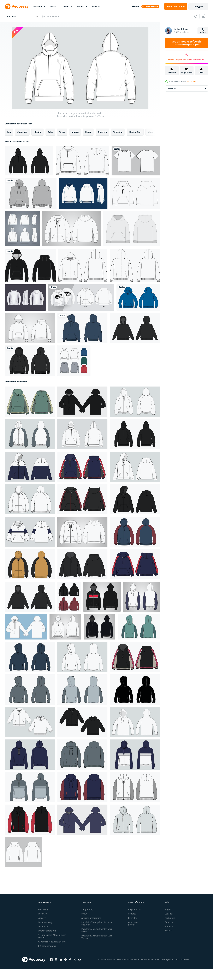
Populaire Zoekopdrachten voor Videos (96, 937)
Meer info (171, 88)
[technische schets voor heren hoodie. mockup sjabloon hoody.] (23, 852)
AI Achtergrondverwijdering (52, 941)
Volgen (203, 32)
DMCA (84, 913)
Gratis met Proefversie (187, 43)
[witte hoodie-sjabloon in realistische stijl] (25, 297)
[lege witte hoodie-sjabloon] (83, 193)
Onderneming (45, 922)
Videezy (42, 918)
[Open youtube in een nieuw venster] (79, 959)
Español (169, 913)
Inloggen (198, 6)
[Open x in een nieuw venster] (75, 959)
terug (62, 132)
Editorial (81, 6)
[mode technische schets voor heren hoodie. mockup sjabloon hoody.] (135, 193)
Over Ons (132, 918)
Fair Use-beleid (182, 959)
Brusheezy (43, 909)
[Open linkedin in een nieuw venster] (61, 959)
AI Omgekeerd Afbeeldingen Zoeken (52, 936)
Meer (94, 6)
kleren (88, 132)
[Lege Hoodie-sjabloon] (73, 360)
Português (170, 918)
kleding (37, 132)
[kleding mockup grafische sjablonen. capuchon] (81, 297)
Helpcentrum (134, 909)
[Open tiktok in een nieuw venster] (70, 959)
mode (150, 132)
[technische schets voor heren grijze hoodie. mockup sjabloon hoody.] (131, 228)
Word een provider (133, 923)
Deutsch (169, 922)
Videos (66, 6)
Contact (132, 913)
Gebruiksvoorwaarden (149, 959)
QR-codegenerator (47, 946)
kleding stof (135, 132)
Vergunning (87, 909)
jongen (75, 132)
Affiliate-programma (91, 918)
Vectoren (37, 6)
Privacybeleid (167, 959)
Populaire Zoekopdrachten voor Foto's (96, 930)
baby (50, 132)
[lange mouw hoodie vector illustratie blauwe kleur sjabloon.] (138, 297)
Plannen (136, 6)
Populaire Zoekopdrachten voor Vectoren (96, 923)
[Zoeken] (196, 16)
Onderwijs (43, 926)
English (168, 909)
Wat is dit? (191, 81)
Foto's (52, 6)
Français (169, 926)
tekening (118, 132)
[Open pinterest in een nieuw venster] (65, 959)
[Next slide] (155, 132)
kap (9, 132)
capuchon (22, 132)
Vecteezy (42, 913)
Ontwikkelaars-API (47, 930)
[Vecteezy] (17, 6)
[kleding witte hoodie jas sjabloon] (22, 228)
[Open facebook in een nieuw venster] (51, 959)
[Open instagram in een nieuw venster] (56, 959)
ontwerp (102, 132)
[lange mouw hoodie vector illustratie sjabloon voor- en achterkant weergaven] (30, 402)
